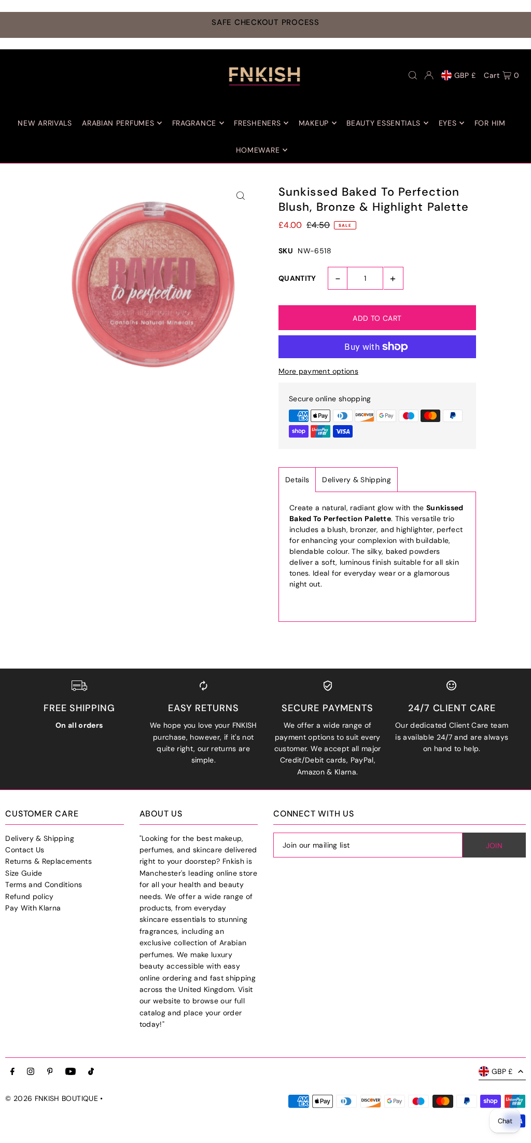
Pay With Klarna (33, 908)
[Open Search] (413, 75)
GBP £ (465, 75)
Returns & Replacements (48, 861)
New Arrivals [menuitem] (45, 123)
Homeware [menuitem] (258, 150)
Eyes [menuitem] (448, 123)
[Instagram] (30, 1072)
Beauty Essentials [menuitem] (383, 123)
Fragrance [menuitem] (194, 123)
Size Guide (24, 873)
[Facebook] (12, 1072)
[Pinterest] (50, 1072)
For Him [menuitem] (490, 123)
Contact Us (25, 849)
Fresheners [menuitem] (257, 123)
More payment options (318, 371)
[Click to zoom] (241, 196)
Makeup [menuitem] (314, 123)
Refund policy (29, 896)
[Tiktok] (91, 1072)
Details (297, 479)
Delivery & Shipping (356, 479)
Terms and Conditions (43, 884)
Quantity (297, 278)
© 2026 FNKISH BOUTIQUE (51, 1098)
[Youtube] (70, 1072)
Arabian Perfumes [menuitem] (118, 123)
